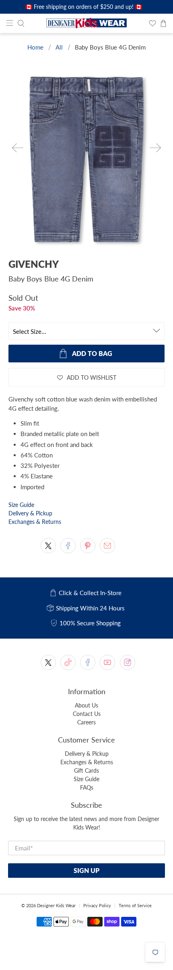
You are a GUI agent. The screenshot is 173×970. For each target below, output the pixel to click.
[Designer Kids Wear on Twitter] (48, 662)
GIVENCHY (33, 264)
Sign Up (86, 870)
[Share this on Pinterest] (87, 545)
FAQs (86, 787)
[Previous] (18, 148)
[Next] (155, 148)
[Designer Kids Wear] (86, 23)
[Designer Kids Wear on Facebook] (87, 662)
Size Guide (21, 504)
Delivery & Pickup (30, 513)
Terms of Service (135, 905)
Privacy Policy (97, 905)
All (59, 47)
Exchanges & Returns (34, 521)
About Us (86, 705)
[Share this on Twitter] (48, 545)
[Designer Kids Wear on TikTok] (68, 662)
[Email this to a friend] (107, 545)
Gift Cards (86, 770)
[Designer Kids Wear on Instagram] (127, 662)
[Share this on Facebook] (68, 545)
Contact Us (87, 713)
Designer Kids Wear (56, 905)
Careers (86, 722)
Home (35, 47)
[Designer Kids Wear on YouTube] (107, 662)
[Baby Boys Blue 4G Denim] (86, 159)
